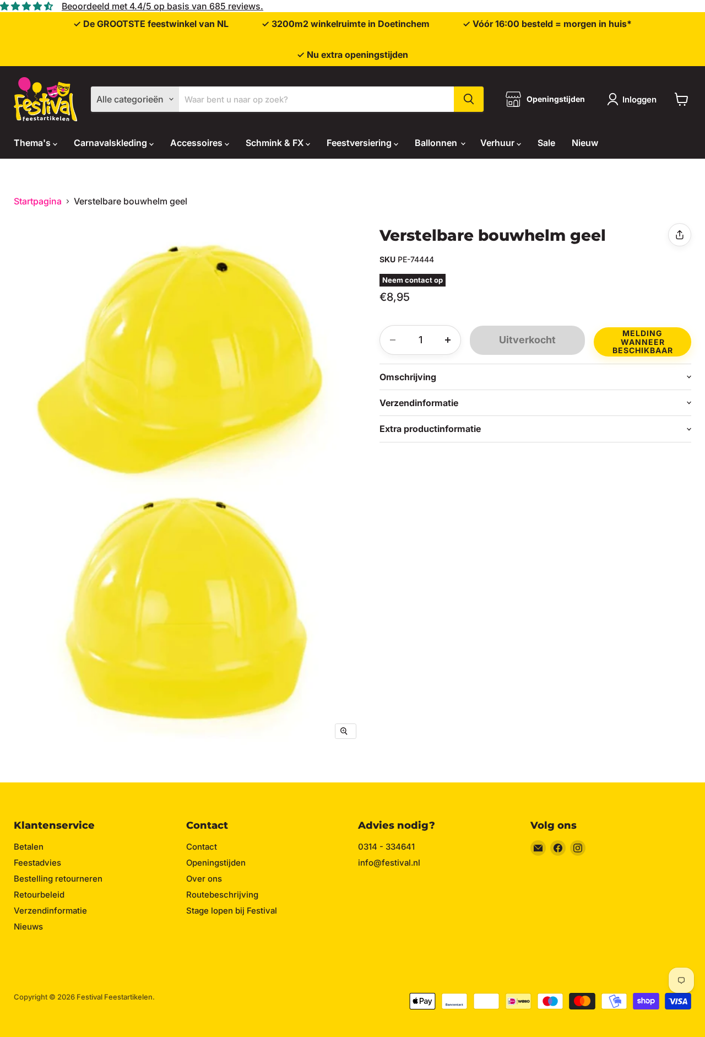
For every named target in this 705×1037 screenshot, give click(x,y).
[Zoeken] (469, 99)
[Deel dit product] (679, 234)
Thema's (33, 142)
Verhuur (498, 142)
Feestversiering (360, 142)
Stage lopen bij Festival (231, 910)
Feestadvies (37, 862)
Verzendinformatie (50, 910)
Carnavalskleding (111, 142)
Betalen (29, 846)
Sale (546, 142)
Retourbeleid (39, 894)
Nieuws (28, 926)
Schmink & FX (276, 142)
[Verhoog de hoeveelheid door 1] (447, 340)
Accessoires (197, 142)
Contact (201, 846)
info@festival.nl (389, 862)
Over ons (204, 878)
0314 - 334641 (386, 846)
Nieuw (585, 142)
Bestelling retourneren (58, 878)
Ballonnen (437, 142)
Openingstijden (216, 862)
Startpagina (38, 201)
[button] (642, 340)
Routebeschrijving (222, 894)
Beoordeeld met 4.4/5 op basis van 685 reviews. (162, 6)
